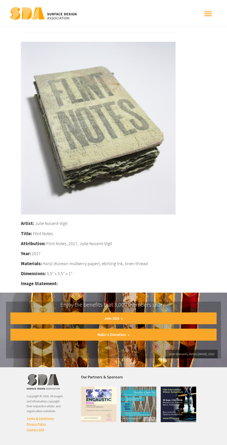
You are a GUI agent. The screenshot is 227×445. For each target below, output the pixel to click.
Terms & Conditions (40, 418)
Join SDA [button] (111, 318)
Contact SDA (35, 430)
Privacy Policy (36, 424)
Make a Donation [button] (112, 334)
